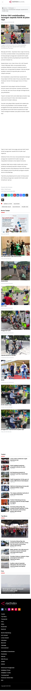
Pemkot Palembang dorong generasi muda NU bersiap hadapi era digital (19, 501)
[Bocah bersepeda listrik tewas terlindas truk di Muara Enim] (15, 270)
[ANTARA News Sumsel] (17, 1)
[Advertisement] (15, 131)
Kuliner (3, 664)
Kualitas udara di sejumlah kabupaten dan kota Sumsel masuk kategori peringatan (18, 565)
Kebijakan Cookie (6, 672)
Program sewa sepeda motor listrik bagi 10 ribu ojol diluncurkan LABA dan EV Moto (15, 255)
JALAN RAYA (17, 203)
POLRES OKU (25, 206)
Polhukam (11, 8)
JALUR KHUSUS (16, 206)
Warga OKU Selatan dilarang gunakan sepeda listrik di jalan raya (14, 404)
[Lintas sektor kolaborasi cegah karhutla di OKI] (5, 460)
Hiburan (3, 656)
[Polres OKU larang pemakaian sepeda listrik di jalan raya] (15, 295)
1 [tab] (11, 595)
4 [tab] (17, 595)
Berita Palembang (6, 632)
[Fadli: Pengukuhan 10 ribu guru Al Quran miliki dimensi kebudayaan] (5, 481)
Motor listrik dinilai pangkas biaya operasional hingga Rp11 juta (14, 329)
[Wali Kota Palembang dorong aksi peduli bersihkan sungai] (5, 488)
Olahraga (3, 645)
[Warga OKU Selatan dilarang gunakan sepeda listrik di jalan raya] (15, 394)
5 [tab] (20, 595)
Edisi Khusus (4, 659)
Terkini (3, 454)
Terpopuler (4, 619)
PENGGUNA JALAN (6, 206)
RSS (2, 680)
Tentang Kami (5, 675)
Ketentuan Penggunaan (7, 667)
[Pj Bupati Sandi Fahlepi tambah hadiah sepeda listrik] (15, 369)
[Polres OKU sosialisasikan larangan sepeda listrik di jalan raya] (14, 528)
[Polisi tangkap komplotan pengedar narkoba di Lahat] (5, 467)
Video (2, 624)
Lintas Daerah (5, 637)
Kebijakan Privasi (5, 670)
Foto (2, 571)
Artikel (3, 661)
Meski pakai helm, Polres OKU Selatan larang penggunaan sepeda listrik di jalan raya (14, 428)
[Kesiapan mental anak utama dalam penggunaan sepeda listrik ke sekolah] (15, 345)
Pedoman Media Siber (7, 677)
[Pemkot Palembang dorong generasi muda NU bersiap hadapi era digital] (5, 502)
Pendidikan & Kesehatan (8, 651)
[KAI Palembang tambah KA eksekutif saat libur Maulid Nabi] (5, 474)
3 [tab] (15, 595)
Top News (4, 516)
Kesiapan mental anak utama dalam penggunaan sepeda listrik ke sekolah (15, 354)
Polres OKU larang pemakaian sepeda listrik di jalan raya (14, 305)
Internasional (4, 648)
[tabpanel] (15, 584)
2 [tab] (13, 595)
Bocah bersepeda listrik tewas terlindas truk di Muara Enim (14, 280)
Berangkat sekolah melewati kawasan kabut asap (13, 589)
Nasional (3, 629)
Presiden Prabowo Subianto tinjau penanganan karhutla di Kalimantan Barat (19, 558)
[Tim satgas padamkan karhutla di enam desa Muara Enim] (5, 495)
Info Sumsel (4, 635)
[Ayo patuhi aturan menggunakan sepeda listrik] (14, 223)
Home (5, 8)
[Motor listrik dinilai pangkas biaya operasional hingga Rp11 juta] (15, 320)
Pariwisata (4, 654)
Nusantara (4, 626)
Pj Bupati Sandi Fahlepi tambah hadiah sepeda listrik (14, 379)
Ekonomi (3, 642)
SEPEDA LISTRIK (8, 203)
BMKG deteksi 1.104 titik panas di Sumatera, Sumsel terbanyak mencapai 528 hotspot (19, 551)
